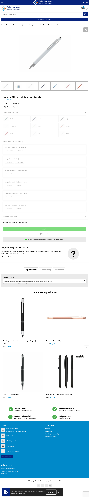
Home (3, 25)
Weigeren (59, 492)
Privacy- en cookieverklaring (9, 471)
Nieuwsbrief (48, 431)
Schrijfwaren (23, 25)
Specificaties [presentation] (59, 269)
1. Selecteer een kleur (10, 112)
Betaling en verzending (52, 434)
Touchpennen (33, 25)
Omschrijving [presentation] (45, 269)
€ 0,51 (7, 346)
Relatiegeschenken (12, 25)
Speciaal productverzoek (44, 20)
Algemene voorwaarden (8, 468)
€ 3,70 (50, 397)
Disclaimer (4, 474)
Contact (47, 429)
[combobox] (42, 14)
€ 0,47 (7, 397)
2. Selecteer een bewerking (13, 142)
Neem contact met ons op (10, 257)
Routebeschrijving (50, 436)
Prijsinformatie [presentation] (31, 269)
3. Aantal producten (10, 216)
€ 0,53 (50, 344)
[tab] (31, 269)
